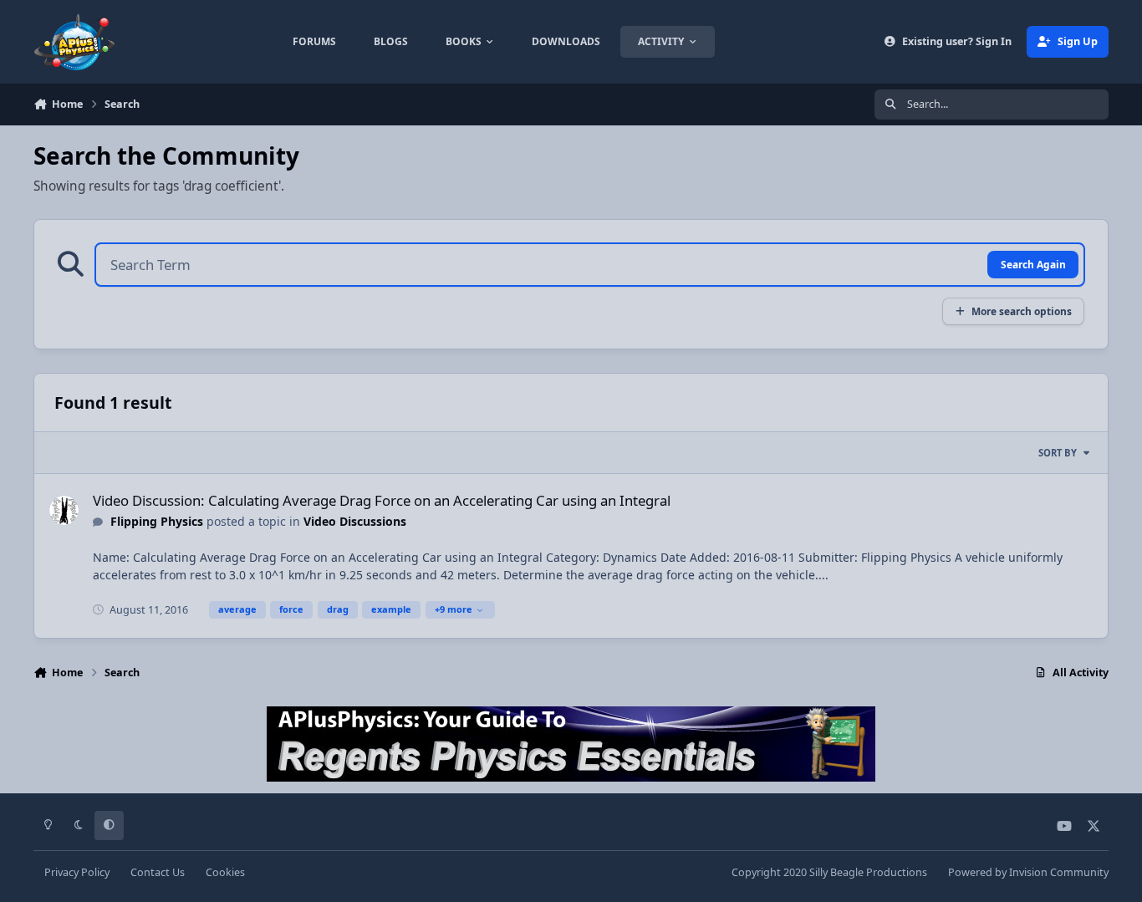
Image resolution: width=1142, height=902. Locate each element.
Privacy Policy (77, 872)
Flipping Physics (156, 521)
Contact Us (157, 872)
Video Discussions (354, 521)
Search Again (1033, 264)
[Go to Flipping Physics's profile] (64, 510)
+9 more (453, 609)
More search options (1021, 311)
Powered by (1028, 872)
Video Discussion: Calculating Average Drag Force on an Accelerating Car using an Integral (381, 500)
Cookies (225, 872)
